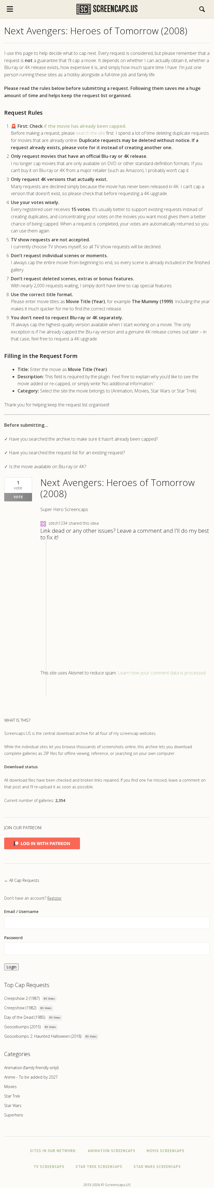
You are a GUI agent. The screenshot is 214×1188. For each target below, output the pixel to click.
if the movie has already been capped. (85, 126)
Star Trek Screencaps (99, 1166)
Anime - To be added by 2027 (31, 1077)
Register (54, 898)
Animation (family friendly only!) (31, 1067)
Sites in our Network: (53, 1150)
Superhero (13, 1115)
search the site (90, 133)
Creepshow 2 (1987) (22, 998)
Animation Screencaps (111, 1150)
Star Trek (12, 1096)
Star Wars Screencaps (157, 1166)
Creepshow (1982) (20, 1007)
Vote (18, 497)
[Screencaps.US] (107, 9)
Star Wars (12, 1105)
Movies (10, 1086)
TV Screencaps (48, 1166)
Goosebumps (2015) (22, 1026)
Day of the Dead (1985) (24, 1017)
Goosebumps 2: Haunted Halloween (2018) (42, 1036)
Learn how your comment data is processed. (162, 673)
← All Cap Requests (21, 880)
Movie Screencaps (165, 1150)
